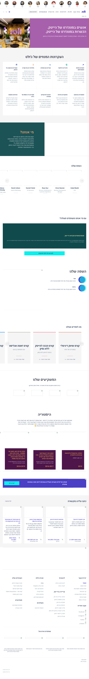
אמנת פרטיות (83, 597)
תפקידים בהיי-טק (61, 602)
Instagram (81, 616)
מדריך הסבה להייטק (60, 608)
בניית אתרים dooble (6, 672)
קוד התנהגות (83, 591)
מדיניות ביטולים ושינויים (80, 594)
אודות (74, 12)
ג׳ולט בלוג (70, 12)
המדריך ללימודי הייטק (59, 613)
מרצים (57, 12)
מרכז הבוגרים (51, 12)
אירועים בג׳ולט (39, 594)
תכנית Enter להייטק (17, 583)
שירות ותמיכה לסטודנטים (80, 588)
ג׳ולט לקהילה (40, 591)
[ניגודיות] (9, 12)
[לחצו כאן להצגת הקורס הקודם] (82, 181)
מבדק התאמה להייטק (59, 599)
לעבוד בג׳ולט (11, 483)
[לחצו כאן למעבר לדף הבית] (83, 11)
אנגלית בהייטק (61, 616)
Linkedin (82, 623)
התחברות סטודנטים (17, 605)
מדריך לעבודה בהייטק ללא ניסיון (57, 611)
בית (85, 16)
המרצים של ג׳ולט (39, 588)
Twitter (82, 619)
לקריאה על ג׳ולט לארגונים (46, 253)
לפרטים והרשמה (33, 12)
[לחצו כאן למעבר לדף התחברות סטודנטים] (6, 12)
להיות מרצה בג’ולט (60, 583)
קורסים (78, 12)
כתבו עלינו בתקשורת (38, 586)
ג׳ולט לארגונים (63, 12)
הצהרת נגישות (82, 600)
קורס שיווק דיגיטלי (17, 586)
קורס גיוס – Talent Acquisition (14, 591)
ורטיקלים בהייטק (61, 605)
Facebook (82, 612)
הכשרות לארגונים (39, 608)
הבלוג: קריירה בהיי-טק (59, 597)
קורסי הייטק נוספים (17, 594)
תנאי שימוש (83, 586)
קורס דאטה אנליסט (17, 588)
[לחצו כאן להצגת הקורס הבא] (7, 181)
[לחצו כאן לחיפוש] (4, 11)
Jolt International (43, 12)
